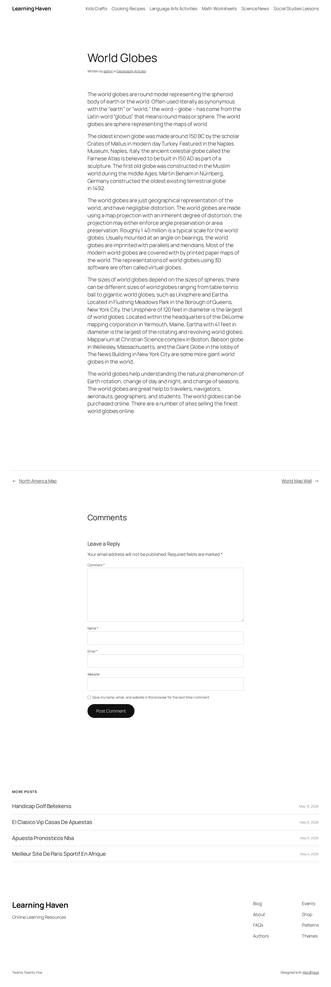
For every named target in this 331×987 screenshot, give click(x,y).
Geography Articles (131, 71)
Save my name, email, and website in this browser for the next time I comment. (151, 697)
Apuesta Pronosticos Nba (43, 838)
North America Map (38, 481)
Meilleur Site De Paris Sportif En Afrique (59, 854)
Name (92, 628)
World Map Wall (297, 481)
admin (108, 71)
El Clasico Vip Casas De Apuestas (52, 822)
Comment (96, 565)
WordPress (311, 972)
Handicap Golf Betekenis (41, 806)
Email (92, 651)
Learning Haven (31, 8)
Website (93, 674)
